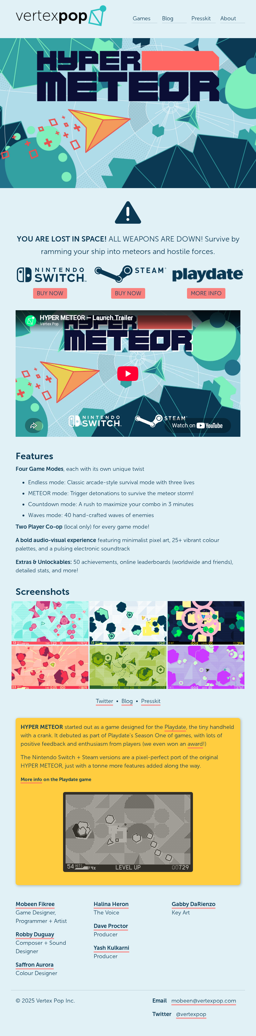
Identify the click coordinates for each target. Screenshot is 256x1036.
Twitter (104, 701)
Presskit (150, 701)
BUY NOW (50, 293)
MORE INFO (206, 293)
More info (31, 779)
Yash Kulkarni (111, 947)
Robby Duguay (35, 934)
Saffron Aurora (35, 964)
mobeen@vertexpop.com (203, 1000)
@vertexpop (191, 1014)
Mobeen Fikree (35, 904)
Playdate (175, 727)
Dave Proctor (111, 926)
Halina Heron (111, 904)
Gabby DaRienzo (193, 904)
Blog (127, 701)
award (195, 743)
